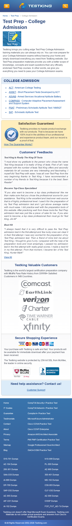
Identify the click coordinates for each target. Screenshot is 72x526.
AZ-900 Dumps (51, 469)
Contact (7, 424)
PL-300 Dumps (51, 464)
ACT (11, 88)
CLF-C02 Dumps (52, 490)
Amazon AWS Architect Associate (42, 434)
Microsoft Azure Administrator (41, 419)
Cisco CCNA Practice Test (39, 424)
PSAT (11, 108)
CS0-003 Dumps (52, 485)
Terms (6, 440)
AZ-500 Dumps (51, 496)
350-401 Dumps (52, 475)
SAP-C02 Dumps (11, 490)
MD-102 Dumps (52, 480)
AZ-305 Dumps (10, 496)
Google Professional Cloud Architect (44, 445)
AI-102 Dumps (10, 506)
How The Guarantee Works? (18, 144)
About (6, 429)
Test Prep (15, 16)
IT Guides (8, 408)
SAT (11, 112)
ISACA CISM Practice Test (39, 450)
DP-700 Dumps (10, 485)
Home (5, 16)
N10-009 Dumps (52, 459)
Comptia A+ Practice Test (39, 413)
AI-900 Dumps (10, 480)
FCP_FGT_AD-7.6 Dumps (56, 506)
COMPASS (14, 101)
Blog (5, 450)
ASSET (12, 92)
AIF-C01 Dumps (11, 501)
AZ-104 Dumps (10, 464)
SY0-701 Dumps (11, 459)
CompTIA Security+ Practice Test (42, 403)
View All (8, 257)
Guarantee (8, 413)
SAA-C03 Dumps (11, 475)
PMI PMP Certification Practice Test (43, 440)
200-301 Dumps (11, 469)
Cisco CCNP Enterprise (38, 429)
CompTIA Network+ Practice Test (43, 408)
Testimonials (9, 419)
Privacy (7, 434)
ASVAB (12, 96)
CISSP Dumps (51, 501)
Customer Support (36, 390)
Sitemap (7, 445)
